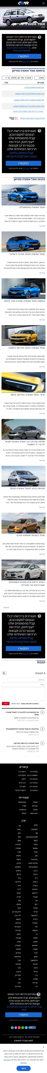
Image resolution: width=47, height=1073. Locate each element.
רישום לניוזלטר (20, 790)
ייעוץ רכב (22, 786)
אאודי (36, 844)
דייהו (19, 889)
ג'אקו (19, 874)
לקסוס (18, 919)
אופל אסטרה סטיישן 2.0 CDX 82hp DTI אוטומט (28, 106)
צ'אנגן (18, 971)
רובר (19, 982)
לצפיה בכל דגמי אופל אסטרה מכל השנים (28, 111)
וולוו (19, 900)
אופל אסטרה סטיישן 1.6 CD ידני (34, 87)
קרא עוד (42, 226)
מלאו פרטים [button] (27, 1020)
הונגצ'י (35, 897)
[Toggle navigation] (43, 3)
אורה (19, 852)
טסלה (35, 908)
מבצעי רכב (33, 786)
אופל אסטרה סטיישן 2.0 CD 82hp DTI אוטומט (29, 100)
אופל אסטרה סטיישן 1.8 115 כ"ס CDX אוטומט (29, 93)
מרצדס (18, 930)
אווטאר (35, 848)
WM (19, 840)
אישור (23, 1068)
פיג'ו (19, 967)
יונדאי (36, 911)
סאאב (35, 938)
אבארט (18, 844)
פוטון (36, 956)
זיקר (36, 904)
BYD (36, 825)
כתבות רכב (33, 779)
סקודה (35, 949)
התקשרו (23, 56)
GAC (19, 829)
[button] (32, 1027)
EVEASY (34, 829)
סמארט (18, 945)
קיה (19, 979)
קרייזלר (35, 982)
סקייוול (18, 949)
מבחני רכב (34, 782)
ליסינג (23, 779)
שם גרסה (40, 82)
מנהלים (35, 806)
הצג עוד (6, 607)
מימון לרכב (22, 775)
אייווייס (18, 855)
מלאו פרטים (27, 61)
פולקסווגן (34, 960)
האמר (19, 893)
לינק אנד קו (16, 911)
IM (37, 833)
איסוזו (19, 859)
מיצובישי (18, 926)
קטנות (35, 802)
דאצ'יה (35, 885)
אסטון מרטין (33, 867)
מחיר (6, 82)
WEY (36, 840)
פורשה (35, 964)
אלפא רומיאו (33, 863)
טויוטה (18, 904)
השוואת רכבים (32, 775)
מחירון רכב (34, 790)
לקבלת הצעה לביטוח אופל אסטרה (32, 118)
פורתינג (18, 964)
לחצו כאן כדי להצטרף (23, 1040)
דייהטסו (35, 893)
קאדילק (18, 975)
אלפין (19, 863)
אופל (36, 852)
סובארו (18, 938)
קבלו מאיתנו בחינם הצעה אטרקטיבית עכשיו (19, 49)
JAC (19, 833)
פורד (19, 960)
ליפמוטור (34, 915)
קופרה (35, 979)
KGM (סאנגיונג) (32, 837)
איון (36, 855)
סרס (36, 953)
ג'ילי (36, 878)
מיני (36, 926)
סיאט (19, 941)
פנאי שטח (34, 813)
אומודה (18, 848)
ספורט (35, 809)
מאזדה (35, 923)
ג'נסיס (35, 881)
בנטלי (35, 874)
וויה (36, 900)
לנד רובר (17, 915)
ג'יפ (19, 878)
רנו (37, 986)
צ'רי (36, 975)
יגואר (19, 908)
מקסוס (35, 930)
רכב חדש (22, 782)
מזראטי (18, 923)
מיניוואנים (22, 809)
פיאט (36, 967)
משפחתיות (22, 802)
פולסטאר (17, 956)
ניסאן (19, 934)
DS (20, 825)
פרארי (35, 971)
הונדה (19, 897)
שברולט (18, 986)
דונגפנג (35, 889)
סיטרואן (35, 945)
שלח (6, 703)
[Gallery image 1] (3, 25)
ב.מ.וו (36, 870)
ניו (37, 934)
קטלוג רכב (34, 771)
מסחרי (23, 813)
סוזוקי (35, 941)
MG (19, 837)
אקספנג (18, 867)
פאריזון (18, 953)
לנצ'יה (35, 919)
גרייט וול (18, 881)
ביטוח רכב (22, 771)
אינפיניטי (34, 859)
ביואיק (18, 870)
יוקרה (24, 806)
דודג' (19, 885)
